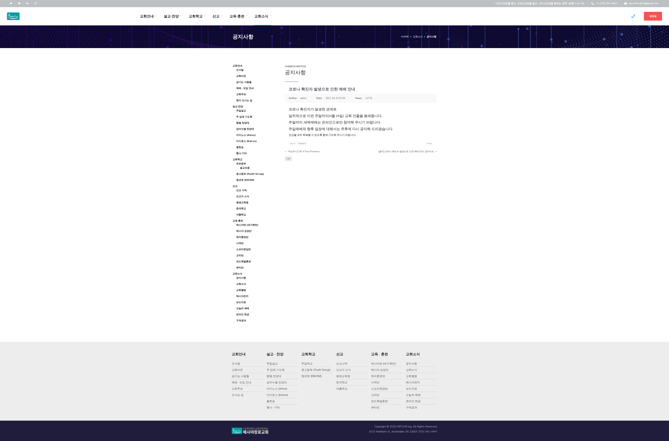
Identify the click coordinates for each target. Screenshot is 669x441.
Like (292, 143)
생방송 (653, 16)
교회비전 (241, 76)
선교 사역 (241, 190)
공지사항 (241, 278)
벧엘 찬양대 (242, 123)
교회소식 (261, 16)
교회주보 (241, 94)
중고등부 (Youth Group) (250, 174)
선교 (216, 16)
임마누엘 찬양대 (245, 129)
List (288, 158)
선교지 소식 (242, 196)
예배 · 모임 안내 (245, 88)
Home (405, 36)
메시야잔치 (242, 296)
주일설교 (241, 110)
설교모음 (245, 167)
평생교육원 (242, 202)
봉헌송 (240, 147)
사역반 (240, 243)
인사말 (240, 70)
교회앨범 (241, 290)
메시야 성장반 (244, 231)
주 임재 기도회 (244, 116)
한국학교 (241, 208)
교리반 (240, 255)
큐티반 (240, 267)
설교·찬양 (171, 16)
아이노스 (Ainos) (246, 135)
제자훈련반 (242, 237)
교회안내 (147, 16)
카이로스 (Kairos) (246, 141)
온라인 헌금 (242, 314)
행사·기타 (241, 153)
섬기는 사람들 (244, 82)
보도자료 (241, 302)
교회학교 (196, 16)
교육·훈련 (236, 16)
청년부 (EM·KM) (245, 180)
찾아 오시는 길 (244, 100)
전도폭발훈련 (243, 261)
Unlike (302, 143)
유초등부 (241, 163)
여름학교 (241, 214)
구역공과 (241, 320)
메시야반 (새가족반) (247, 225)
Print (429, 143)
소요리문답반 (243, 249)
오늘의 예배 (242, 308)
